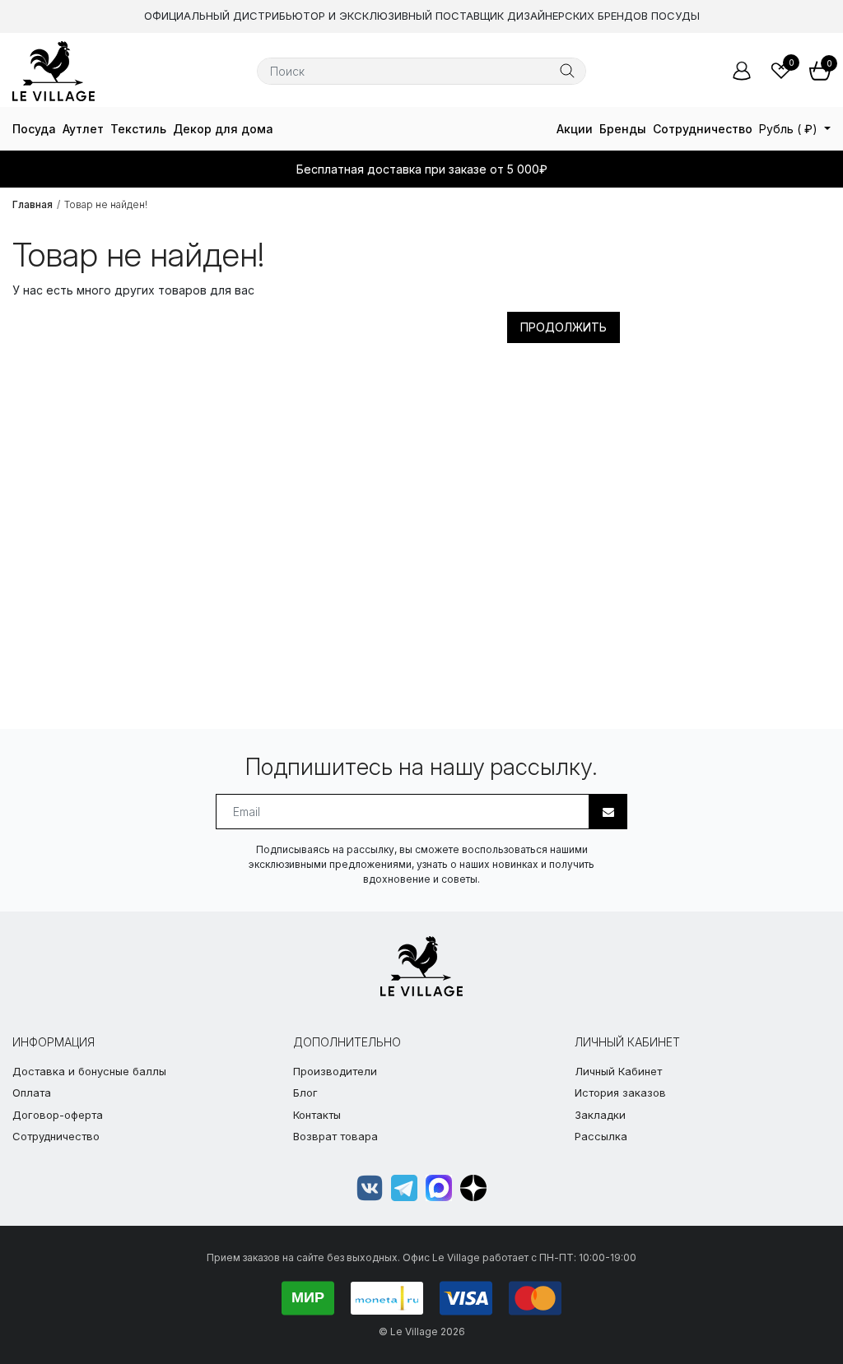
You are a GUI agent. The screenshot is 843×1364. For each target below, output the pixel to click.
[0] (781, 70)
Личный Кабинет (618, 1071)
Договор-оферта (57, 1114)
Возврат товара (335, 1136)
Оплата (31, 1092)
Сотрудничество (702, 129)
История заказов (620, 1092)
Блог (305, 1092)
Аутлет (83, 129)
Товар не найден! (105, 204)
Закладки (600, 1114)
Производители (335, 1071)
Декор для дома (223, 129)
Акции (575, 129)
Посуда (34, 129)
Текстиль (138, 129)
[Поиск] (567, 70)
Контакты (317, 1114)
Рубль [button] (788, 129)
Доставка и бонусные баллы (89, 1071)
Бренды (622, 129)
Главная (32, 204)
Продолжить (563, 327)
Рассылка (601, 1136)
